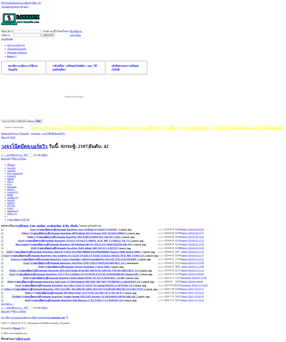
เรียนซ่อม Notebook (17, 52)
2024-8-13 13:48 (196, 266)
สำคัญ (66, 226)
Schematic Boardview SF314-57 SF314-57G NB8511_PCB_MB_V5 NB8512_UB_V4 (86, 240)
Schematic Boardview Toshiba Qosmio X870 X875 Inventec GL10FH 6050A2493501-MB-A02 (88, 296)
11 (18, 155)
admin (161, 229)
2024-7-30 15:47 (196, 289)
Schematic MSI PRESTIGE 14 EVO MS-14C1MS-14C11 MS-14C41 (87, 293)
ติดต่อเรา (12, 56)
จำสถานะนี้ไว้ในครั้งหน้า (56, 31)
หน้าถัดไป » (7, 304)
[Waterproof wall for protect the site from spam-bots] (67, 317)
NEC (10, 181)
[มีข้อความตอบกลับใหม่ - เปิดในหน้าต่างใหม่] (2, 230)
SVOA (11, 205)
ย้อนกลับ (5, 159)
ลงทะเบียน (75, 35)
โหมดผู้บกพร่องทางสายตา (14, 7)
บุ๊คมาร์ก (6, 137)
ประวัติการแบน (9, 317)
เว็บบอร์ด (16, 49)
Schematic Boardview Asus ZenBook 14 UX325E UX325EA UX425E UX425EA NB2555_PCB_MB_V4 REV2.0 (87, 255)
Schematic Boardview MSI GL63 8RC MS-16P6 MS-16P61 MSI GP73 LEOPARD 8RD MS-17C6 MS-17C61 (87, 289)
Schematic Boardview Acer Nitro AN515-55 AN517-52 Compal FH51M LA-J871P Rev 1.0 (86, 285)
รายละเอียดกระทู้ (18, 219)
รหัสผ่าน (5, 35)
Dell (11, 203)
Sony (10, 200)
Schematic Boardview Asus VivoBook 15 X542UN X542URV (86, 229)
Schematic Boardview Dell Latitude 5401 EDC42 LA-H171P (86, 248)
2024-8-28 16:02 (196, 229)
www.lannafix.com (55, 317)
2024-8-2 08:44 (195, 281)
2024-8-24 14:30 (196, 248)
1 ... (3, 155)
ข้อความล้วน (39, 317)
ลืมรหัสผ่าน (76, 31)
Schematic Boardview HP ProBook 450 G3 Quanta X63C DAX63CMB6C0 (88, 233)
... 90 (23, 155)
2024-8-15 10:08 (196, 263)
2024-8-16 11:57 (196, 255)
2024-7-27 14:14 (196, 300)
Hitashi (10, 179)
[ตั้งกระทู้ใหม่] (18, 159)
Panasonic (12, 187)
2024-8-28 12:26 (196, 237)
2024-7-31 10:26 (199, 285)
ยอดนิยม (40, 226)
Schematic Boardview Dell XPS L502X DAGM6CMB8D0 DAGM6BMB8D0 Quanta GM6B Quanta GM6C (86, 252)
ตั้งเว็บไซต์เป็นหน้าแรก (13, 3)
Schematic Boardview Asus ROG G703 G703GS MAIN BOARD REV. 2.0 (86, 263)
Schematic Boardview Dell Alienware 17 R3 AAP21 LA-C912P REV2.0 (86, 300)
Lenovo (12, 192)
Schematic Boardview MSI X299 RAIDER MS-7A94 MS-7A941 (87, 237)
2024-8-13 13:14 (196, 270)
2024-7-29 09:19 (196, 296)
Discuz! (17, 328)
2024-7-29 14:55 (196, 292)
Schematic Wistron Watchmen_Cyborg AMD (86, 267)
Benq (11, 189)
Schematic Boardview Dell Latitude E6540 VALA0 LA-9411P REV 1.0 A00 (86, 278)
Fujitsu (11, 176)
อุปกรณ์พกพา (24, 317)
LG (9, 184)
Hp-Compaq (14, 173)
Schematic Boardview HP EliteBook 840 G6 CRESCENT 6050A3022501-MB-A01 (90, 244)
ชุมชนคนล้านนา (9, 133)
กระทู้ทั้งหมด (21, 226)
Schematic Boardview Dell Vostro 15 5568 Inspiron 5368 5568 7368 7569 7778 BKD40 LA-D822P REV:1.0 (86, 281)
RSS (13, 137)
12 (20, 155)
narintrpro (186, 278)
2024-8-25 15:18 (196, 244)
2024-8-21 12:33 (196, 251)
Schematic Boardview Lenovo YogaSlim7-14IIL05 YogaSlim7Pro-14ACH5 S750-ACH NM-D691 (87, 259)
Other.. (12, 213)
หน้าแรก (16, 45)
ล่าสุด (32, 226)
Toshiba (12, 197)
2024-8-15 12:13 (196, 259)
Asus (11, 171)
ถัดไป (44, 155)
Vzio (10, 208)
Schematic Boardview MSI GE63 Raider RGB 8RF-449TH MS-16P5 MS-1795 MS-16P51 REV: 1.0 (87, 270)
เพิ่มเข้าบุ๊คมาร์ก (33, 3)
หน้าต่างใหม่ (7, 226)
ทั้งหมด (11, 165)
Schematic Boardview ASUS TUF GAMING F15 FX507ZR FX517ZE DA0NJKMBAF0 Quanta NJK (86, 274)
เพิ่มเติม (74, 226)
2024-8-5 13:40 (199, 278)
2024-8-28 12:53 (196, 233)
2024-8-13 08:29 (196, 274)
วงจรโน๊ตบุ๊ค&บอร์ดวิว (53, 133)
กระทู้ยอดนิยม (54, 226)
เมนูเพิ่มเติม (7, 39)
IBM (10, 195)
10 (15, 155)
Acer (11, 168)
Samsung (12, 211)
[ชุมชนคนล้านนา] (20, 25)
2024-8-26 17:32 (196, 240)
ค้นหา (32, 121)
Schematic (36, 133)
